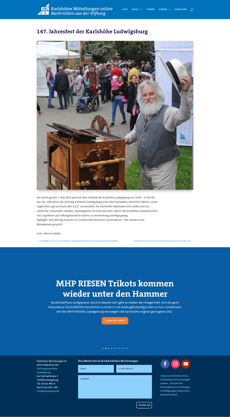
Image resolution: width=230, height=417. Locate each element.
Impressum (167, 376)
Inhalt (135, 9)
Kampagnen (181, 9)
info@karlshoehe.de (48, 391)
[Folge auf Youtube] (185, 363)
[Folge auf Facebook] (165, 363)
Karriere (163, 9)
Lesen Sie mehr (115, 320)
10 (127, 348)
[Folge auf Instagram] (175, 363)
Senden (142, 405)
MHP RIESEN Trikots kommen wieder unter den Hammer (115, 288)
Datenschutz (181, 376)
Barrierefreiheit (169, 395)
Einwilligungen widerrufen (175, 391)
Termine (150, 9)
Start (125, 9)
